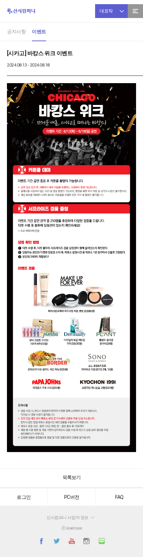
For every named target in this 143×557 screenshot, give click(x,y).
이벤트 (39, 31)
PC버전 (71, 497)
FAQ (119, 497)
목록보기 (71, 477)
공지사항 (16, 31)
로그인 (24, 497)
